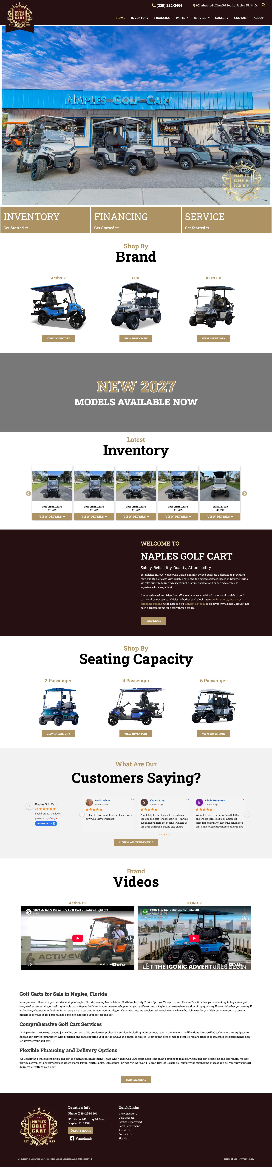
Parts (180, 18)
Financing (162, 18)
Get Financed (127, 1117)
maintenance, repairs (225, 599)
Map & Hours (82, 1130)
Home (120, 18)
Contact (241, 18)
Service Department (130, 1121)
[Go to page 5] (164, 834)
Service (200, 18)
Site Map (124, 1138)
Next (243, 492)
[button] (263, 5)
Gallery (222, 18)
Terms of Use (230, 1158)
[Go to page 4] (161, 834)
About (259, 18)
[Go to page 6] (166, 834)
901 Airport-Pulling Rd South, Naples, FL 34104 (227, 5)
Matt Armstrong (159, 800)
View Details (51, 516)
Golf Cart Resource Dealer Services (53, 1158)
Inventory (140, 18)
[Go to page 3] (159, 834)
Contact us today (195, 603)
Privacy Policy (246, 1158)
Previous (27, 492)
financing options (151, 603)
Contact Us (125, 1134)
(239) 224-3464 (169, 5)
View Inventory (128, 1113)
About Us (124, 1130)
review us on (44, 823)
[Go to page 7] (169, 834)
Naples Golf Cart (46, 804)
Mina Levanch (213, 800)
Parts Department (129, 1126)
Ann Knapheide (104, 800)
